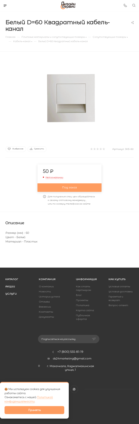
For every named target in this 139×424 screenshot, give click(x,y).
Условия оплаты (119, 286)
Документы (46, 316)
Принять (34, 410)
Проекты (82, 300)
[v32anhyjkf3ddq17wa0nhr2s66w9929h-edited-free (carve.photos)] (69, 98)
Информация (86, 279)
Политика (82, 305)
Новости (45, 291)
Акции (10, 286)
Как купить (117, 279)
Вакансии (45, 306)
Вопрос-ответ (118, 305)
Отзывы (44, 301)
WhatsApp (74, 389)
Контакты (46, 311)
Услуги (11, 293)
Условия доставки (121, 291)
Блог (79, 295)
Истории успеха (49, 296)
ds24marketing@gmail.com (72, 358)
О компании (46, 286)
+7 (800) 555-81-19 (70, 351)
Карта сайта (85, 310)
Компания (47, 279)
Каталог (11, 279)
